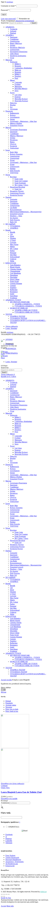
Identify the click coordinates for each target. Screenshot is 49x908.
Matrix (12, 247)
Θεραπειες (14, 140)
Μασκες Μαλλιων (16, 136)
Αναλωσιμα (14, 148)
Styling (12, 45)
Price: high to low (11, 711)
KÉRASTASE (10, 263)
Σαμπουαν (13, 37)
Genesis (13, 286)
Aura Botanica (15, 265)
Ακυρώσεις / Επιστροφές (14, 862)
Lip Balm (13, 208)
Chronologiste (15, 271)
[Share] (4, 894)
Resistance (14, 292)
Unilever (13, 259)
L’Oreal (13, 240)
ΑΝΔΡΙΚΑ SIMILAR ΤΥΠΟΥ (26, 310)
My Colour (14, 249)
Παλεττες (13, 103)
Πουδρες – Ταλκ (16, 216)
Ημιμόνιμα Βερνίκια (17, 187)
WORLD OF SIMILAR (19, 308)
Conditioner (14, 39)
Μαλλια (8, 127)
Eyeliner (18, 84)
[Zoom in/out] (9, 894)
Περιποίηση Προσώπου (18, 52)
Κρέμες (13, 115)
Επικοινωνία (9, 866)
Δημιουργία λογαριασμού (24, 21)
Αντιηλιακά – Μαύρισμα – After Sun (23, 121)
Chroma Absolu (15, 269)
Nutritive (13, 288)
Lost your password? (8, 19)
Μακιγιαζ (8, 60)
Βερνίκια (13, 177)
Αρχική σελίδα (6, 680)
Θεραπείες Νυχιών (17, 191)
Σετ (11, 107)
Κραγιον (18, 97)
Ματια (12, 80)
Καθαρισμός (14, 113)
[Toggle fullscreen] (6, 894)
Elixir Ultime (14, 279)
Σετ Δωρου (14, 218)
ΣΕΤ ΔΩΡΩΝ (10, 224)
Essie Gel (18, 189)
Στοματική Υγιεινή (16, 125)
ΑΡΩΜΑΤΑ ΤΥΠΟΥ (13, 300)
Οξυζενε (13, 144)
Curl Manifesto (15, 273)
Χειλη (12, 93)
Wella (12, 261)
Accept (3, 906)
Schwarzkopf (15, 257)
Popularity (9, 703)
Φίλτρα (3, 692)
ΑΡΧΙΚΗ (9, 339)
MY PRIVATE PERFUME (20, 302)
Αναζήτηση (5, 803)
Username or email (8, 6)
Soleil (12, 294)
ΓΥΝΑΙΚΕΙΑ (15, 226)
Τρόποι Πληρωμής (12, 858)
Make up (18, 70)
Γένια (12, 58)
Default (8, 701)
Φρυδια (12, 105)
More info (10, 906)
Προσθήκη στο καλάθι (9, 799)
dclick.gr (43, 892)
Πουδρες (18, 76)
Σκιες (16, 91)
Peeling (12, 169)
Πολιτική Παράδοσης (13, 860)
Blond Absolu (15, 267)
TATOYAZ (14, 173)
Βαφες (12, 142)
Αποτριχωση (14, 166)
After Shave (14, 54)
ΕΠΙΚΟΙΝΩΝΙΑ (11, 353)
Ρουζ (16, 78)
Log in (4, 14)
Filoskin (13, 238)
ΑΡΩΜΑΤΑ (9, 27)
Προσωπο (9, 111)
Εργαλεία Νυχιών (16, 195)
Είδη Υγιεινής (15, 171)
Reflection (13, 290)
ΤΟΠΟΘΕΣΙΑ (10, 349)
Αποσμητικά (14, 50)
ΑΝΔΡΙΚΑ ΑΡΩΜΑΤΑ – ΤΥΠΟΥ (27, 304)
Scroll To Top (6, 898)
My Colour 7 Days (21, 185)
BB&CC (18, 64)
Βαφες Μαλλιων (16, 43)
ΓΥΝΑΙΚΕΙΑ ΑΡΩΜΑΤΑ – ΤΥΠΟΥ (28, 306)
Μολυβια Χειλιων (21, 99)
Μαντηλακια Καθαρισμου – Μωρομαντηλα (25, 212)
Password (5, 10)
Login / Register (11, 328)
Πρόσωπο (13, 62)
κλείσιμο (9, 2)
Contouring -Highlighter (23, 68)
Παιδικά (13, 33)
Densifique (14, 275)
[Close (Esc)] (2, 894)
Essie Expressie (20, 183)
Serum (12, 119)
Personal (13, 253)
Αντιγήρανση (14, 117)
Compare (4, 786)
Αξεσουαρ (14, 109)
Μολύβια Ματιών (21, 89)
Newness (8, 707)
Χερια (12, 160)
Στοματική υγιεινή (16, 214)
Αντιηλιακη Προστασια (18, 130)
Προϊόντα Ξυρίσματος (18, 56)
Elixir (12, 236)
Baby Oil (13, 222)
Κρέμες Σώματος (16, 154)
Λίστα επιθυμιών (11, 326)
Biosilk (12, 232)
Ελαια (12, 164)
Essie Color (19, 179)
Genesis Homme (16, 283)
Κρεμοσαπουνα (15, 210)
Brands (8, 230)
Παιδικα (8, 197)
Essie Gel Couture (21, 181)
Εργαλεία (13, 146)
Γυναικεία (13, 29)
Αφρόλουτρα (14, 41)
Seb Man (13, 255)
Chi (11, 234)
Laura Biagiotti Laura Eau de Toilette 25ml (21, 792)
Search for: (5, 23)
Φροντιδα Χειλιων (21, 101)
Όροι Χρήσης (10, 855)
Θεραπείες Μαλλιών (17, 47)
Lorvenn (13, 242)
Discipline (13, 277)
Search (34, 23)
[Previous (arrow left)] (2, 896)
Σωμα (7, 150)
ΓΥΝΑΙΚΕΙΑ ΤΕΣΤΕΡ (18, 318)
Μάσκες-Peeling (16, 123)
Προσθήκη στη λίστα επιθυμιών (12, 784)
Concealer (18, 82)
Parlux (12, 251)
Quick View (5, 788)
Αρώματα (13, 199)
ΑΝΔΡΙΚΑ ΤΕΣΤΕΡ (17, 316)
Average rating (10, 705)
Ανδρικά (13, 31)
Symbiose (13, 298)
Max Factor (14, 244)
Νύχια (7, 175)
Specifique (14, 296)
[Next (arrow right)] (4, 896)
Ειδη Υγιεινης (15, 220)
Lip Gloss (18, 95)
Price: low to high (11, 709)
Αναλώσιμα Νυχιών (17, 193)
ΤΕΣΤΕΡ (8, 314)
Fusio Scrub (14, 281)
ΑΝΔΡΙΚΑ (9, 35)
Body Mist (14, 152)
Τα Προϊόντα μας (11, 864)
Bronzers (18, 66)
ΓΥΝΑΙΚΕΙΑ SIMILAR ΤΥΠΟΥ (27, 312)
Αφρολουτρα (14, 156)
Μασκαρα (18, 86)
